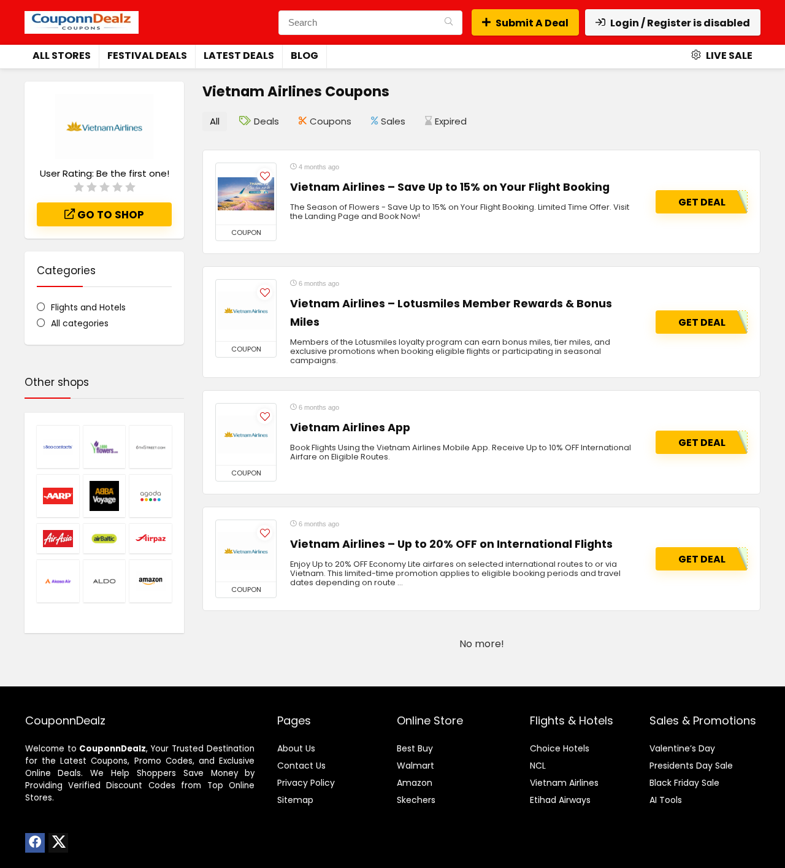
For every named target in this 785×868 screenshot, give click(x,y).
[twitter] (58, 843)
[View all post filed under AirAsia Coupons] (58, 538)
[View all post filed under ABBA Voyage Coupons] (104, 495)
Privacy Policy (306, 783)
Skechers (416, 800)
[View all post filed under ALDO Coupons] (104, 580)
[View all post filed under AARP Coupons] (58, 495)
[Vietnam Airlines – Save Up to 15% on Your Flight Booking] (246, 194)
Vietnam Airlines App (350, 427)
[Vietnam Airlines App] (246, 434)
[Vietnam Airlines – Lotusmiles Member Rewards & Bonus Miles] (246, 310)
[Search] (448, 22)
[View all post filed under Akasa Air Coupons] (58, 580)
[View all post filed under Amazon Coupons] (150, 580)
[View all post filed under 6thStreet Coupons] (150, 446)
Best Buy (415, 748)
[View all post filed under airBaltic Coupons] (104, 538)
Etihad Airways (560, 800)
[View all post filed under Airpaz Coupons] (150, 538)
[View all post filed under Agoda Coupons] (150, 495)
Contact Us (301, 765)
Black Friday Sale (684, 783)
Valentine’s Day (682, 748)
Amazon (414, 783)
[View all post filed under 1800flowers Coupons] (104, 446)
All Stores (62, 55)
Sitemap (295, 800)
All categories (80, 323)
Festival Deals (147, 55)
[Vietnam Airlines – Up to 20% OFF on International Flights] (246, 551)
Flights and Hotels (88, 307)
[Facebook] (35, 843)
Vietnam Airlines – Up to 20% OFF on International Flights (451, 544)
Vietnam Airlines (564, 783)
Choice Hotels (559, 748)
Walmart (415, 765)
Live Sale (728, 55)
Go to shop (109, 214)
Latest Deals (239, 55)
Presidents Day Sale (691, 765)
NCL (538, 765)
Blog (304, 55)
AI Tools (665, 800)
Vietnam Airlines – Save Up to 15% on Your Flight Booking (450, 187)
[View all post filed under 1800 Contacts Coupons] (58, 446)
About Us (296, 748)
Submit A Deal (532, 23)
